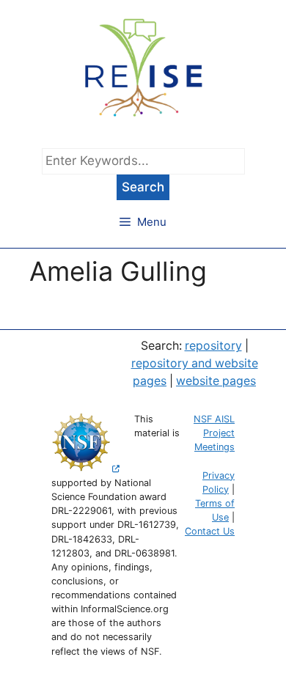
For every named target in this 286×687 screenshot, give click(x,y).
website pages (216, 381)
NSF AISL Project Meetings (214, 433)
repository (213, 346)
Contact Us (210, 531)
